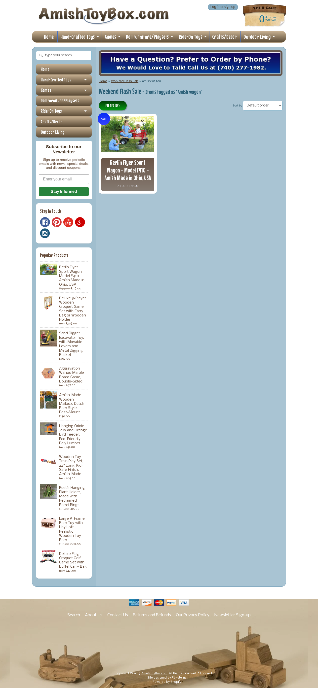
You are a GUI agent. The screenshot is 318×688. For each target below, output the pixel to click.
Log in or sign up (222, 7)
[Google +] (80, 222)
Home (49, 36)
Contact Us (117, 615)
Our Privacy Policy (192, 615)
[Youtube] (68, 222)
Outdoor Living (257, 36)
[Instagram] (45, 233)
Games (110, 36)
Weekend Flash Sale (124, 81)
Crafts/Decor (224, 36)
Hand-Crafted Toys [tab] (56, 79)
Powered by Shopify (167, 682)
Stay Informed (64, 191)
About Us (93, 615)
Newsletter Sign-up (232, 615)
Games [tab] (46, 90)
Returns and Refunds (152, 615)
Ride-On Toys (190, 36)
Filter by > (112, 105)
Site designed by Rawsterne (167, 677)
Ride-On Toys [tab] (51, 111)
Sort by (237, 105)
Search (73, 615)
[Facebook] (45, 222)
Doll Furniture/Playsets (147, 36)
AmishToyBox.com (154, 673)
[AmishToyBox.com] (103, 23)
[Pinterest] (57, 222)
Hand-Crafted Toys (77, 36)
